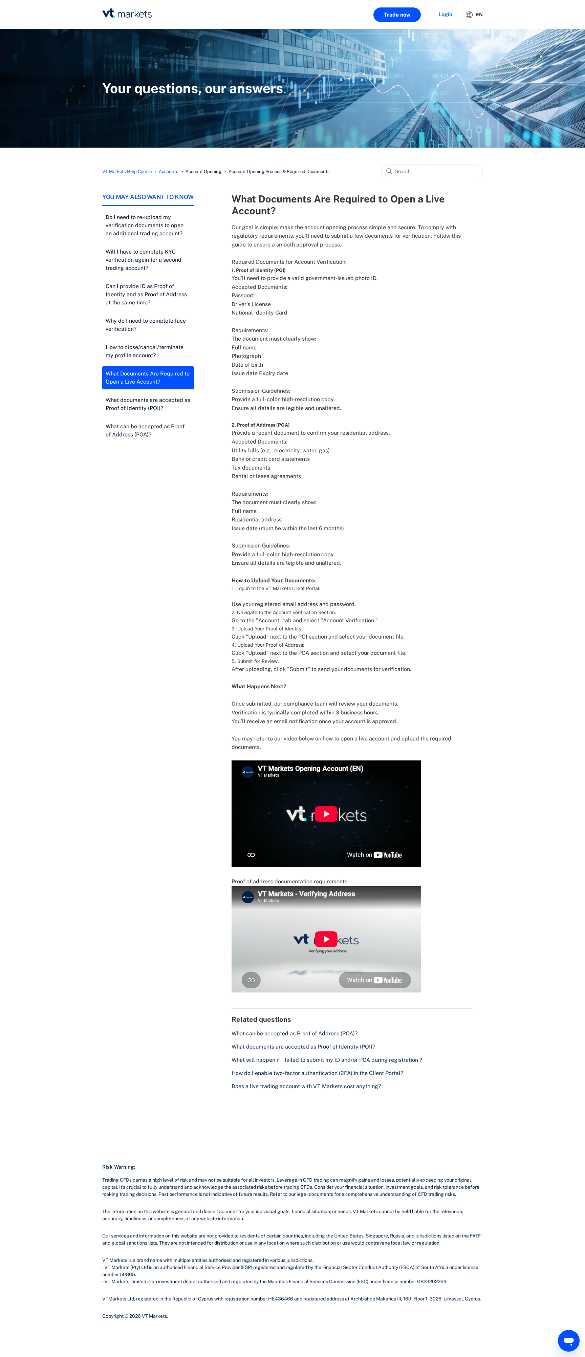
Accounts (168, 171)
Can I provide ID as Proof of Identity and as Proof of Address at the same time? (146, 294)
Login (445, 14)
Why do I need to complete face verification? (146, 325)
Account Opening (203, 171)
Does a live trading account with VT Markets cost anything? (306, 1086)
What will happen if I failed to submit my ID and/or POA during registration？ (328, 1060)
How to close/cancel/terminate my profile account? (144, 351)
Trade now (397, 15)
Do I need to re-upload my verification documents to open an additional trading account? (144, 225)
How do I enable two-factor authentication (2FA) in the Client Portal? (317, 1073)
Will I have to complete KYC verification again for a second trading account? (143, 260)
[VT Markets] (127, 13)
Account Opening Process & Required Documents (279, 171)
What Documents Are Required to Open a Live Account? (148, 377)
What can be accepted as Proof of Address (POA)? (145, 430)
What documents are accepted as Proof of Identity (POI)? (148, 404)
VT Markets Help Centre (127, 171)
